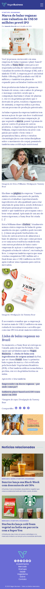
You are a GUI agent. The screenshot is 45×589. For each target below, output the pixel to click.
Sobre (22, 576)
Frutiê (18, 359)
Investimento (22, 564)
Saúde (13, 479)
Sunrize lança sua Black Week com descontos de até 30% (20, 483)
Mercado (6, 479)
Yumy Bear (18, 65)
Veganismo (15, 12)
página (17, 193)
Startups (6, 12)
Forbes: (26, 224)
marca (20, 121)
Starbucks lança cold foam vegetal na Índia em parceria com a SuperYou (20, 527)
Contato (23, 579)
